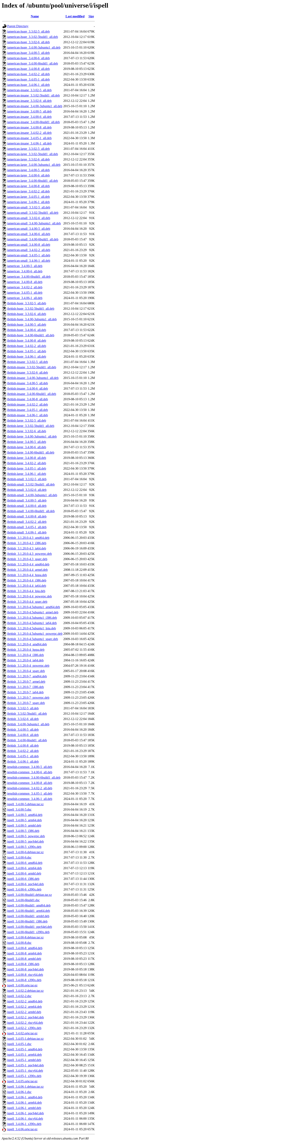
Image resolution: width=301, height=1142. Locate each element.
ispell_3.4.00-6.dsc (19, 857)
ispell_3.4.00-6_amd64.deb (24, 862)
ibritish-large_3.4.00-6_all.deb (26, 447)
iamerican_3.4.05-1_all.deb (24, 292)
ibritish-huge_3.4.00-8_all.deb (26, 340)
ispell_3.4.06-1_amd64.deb (24, 1097)
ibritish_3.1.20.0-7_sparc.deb (26, 703)
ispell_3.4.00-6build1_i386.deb (27, 921)
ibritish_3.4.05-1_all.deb (23, 756)
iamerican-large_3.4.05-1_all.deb (28, 196)
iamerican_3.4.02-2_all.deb (24, 287)
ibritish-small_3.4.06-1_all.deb (26, 532)
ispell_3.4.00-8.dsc (19, 942)
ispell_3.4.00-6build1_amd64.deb (29, 905)
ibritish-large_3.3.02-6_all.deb (26, 431)
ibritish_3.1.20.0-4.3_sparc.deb (27, 559)
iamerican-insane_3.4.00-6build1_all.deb (33, 122)
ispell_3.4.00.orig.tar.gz (22, 985)
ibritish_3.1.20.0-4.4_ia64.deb (26, 585)
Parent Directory (17, 26)
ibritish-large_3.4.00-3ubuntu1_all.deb (32, 436)
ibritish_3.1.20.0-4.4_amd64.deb (28, 564)
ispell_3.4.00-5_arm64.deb (24, 820)
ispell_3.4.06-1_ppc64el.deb (25, 1113)
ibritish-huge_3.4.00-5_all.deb (26, 324)
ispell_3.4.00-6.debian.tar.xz (25, 852)
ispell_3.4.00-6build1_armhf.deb (28, 916)
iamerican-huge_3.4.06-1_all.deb (28, 84)
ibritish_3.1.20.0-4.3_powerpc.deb (29, 553)
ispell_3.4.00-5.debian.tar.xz (25, 804)
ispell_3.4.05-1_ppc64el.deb (25, 1065)
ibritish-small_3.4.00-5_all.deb (26, 500)
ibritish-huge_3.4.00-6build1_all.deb (30, 335)
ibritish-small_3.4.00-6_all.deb (26, 505)
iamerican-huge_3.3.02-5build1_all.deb (32, 37)
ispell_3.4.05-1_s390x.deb (24, 1076)
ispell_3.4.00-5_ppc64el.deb (25, 841)
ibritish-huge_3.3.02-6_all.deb (26, 314)
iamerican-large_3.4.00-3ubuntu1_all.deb (33, 164)
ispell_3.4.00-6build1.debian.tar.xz (29, 894)
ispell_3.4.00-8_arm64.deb (24, 953)
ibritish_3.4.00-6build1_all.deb (27, 740)
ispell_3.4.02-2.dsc (19, 996)
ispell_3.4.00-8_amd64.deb (24, 948)
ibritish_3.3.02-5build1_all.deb (27, 713)
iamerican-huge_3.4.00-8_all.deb (28, 69)
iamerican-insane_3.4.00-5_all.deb (29, 111)
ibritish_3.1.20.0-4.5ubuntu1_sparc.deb (32, 639)
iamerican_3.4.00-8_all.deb (24, 282)
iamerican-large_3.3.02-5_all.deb (28, 148)
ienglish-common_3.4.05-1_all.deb (29, 793)
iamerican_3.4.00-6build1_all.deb (29, 276)
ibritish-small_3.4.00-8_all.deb (26, 516)
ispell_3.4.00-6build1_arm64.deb (28, 910)
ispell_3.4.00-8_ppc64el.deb (25, 969)
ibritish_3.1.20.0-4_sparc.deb (26, 671)
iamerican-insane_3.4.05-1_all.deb (29, 138)
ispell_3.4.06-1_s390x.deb (24, 1124)
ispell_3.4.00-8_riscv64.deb (25, 974)
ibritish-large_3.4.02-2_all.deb (26, 463)
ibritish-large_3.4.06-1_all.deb (26, 473)
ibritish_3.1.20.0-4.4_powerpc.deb (29, 596)
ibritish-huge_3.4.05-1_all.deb (26, 351)
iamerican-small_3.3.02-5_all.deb (28, 207)
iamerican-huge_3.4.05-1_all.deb (28, 79)
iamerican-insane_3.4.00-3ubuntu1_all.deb (34, 106)
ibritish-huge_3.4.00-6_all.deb (26, 330)
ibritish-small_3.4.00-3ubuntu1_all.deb (32, 495)
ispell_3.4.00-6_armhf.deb (24, 873)
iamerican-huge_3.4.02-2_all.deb (28, 74)
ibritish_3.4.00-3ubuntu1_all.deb (28, 724)
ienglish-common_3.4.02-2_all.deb (29, 788)
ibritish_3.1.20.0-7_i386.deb (25, 687)
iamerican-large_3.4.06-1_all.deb (28, 202)
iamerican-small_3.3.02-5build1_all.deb (32, 212)
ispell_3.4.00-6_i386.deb (23, 878)
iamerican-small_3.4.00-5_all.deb (28, 228)
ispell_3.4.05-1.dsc (19, 1044)
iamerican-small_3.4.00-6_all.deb (28, 234)
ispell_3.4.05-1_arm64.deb (24, 1054)
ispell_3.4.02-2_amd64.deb (24, 1001)
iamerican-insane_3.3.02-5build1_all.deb (33, 95)
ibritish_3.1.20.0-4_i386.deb (25, 655)
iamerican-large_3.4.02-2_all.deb (28, 191)
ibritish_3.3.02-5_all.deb (23, 708)
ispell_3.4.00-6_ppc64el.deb (25, 884)
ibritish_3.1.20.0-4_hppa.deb (25, 649)
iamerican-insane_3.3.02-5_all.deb (29, 90)
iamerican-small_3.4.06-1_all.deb (28, 260)
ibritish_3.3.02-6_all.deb (23, 719)
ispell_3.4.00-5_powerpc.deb (26, 836)
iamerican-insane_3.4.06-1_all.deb (29, 143)
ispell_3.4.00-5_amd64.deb (24, 815)
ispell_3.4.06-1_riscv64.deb (25, 1118)
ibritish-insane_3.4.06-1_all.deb (27, 415)
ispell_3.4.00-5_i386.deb (23, 831)
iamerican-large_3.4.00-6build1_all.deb (32, 180)
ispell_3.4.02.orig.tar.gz (22, 1033)
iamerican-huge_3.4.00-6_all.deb (28, 58)
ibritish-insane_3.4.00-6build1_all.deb (31, 394)
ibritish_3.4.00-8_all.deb (23, 745)
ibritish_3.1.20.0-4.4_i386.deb (26, 580)
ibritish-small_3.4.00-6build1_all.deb (31, 511)
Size (91, 16)
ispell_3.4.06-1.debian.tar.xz (25, 1086)
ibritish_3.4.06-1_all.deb (23, 761)
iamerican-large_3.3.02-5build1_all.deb (32, 154)
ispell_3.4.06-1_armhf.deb (24, 1108)
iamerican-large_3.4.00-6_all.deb (28, 175)
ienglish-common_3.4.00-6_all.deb (29, 772)
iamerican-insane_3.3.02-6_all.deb (29, 100)
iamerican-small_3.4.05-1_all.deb (28, 255)
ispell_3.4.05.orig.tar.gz (22, 1081)
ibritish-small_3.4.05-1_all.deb (26, 527)
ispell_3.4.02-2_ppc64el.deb (25, 1017)
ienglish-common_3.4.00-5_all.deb (29, 767)
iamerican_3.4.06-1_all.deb (24, 298)
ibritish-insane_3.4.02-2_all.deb (27, 404)
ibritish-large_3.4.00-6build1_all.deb (30, 452)
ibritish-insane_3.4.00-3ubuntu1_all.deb (33, 378)
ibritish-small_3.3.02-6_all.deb (26, 489)
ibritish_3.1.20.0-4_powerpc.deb (28, 665)
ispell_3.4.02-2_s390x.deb (24, 1028)
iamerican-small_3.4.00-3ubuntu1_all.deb (34, 223)
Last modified (75, 16)
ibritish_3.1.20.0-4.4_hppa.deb (27, 575)
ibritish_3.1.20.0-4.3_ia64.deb (26, 548)
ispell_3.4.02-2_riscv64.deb (25, 1022)
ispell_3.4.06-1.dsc (19, 1092)
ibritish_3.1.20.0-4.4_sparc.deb (27, 601)
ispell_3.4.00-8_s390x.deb (24, 980)
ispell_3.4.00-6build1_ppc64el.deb (29, 926)
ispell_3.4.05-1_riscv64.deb (25, 1070)
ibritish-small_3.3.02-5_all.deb (26, 479)
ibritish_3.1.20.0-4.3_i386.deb (26, 543)
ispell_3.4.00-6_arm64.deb (24, 868)
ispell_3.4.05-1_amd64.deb (24, 1049)
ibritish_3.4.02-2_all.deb (23, 751)
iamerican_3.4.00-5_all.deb (24, 266)
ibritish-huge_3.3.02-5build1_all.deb (30, 308)
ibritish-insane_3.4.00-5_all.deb (27, 383)
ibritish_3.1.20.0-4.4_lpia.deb (26, 591)
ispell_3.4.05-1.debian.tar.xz (25, 1038)
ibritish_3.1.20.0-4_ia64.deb (25, 660)
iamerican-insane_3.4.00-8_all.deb (29, 127)
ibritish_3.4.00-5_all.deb (23, 729)
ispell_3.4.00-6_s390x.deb (24, 889)
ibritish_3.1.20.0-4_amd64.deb (27, 644)
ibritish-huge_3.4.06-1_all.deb (26, 356)
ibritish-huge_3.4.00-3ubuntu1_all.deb (32, 319)
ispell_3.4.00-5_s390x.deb (24, 847)
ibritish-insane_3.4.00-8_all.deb (27, 399)
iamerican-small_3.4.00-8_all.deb (28, 244)
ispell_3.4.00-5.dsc (19, 809)
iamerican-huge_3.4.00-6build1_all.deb (32, 63)
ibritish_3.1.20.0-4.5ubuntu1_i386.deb (32, 617)
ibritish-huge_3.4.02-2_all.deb (26, 346)
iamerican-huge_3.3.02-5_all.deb (28, 31)
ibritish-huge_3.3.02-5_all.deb (26, 303)
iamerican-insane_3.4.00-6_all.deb (29, 116)
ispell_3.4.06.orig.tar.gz (22, 1129)
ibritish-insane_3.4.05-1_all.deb (27, 410)
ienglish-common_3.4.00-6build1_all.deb (33, 777)
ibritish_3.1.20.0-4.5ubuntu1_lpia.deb (31, 628)
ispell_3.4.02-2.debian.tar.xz (25, 990)
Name (35, 16)
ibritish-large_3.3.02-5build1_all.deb (30, 426)
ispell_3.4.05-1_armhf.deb (24, 1060)
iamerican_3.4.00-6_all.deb (24, 271)
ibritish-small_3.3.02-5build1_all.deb (31, 484)
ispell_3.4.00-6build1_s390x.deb (28, 932)
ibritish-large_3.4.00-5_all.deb (26, 442)
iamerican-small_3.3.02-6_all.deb (28, 218)
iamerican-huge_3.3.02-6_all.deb (28, 42)
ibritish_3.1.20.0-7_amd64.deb (27, 676)
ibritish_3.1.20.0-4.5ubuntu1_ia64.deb (32, 623)
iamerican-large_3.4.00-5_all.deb (28, 170)
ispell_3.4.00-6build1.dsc (23, 900)
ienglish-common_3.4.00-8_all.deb (29, 783)
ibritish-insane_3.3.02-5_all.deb (27, 362)
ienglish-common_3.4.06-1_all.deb (29, 799)
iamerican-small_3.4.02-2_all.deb (28, 250)
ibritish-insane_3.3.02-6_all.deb (27, 372)
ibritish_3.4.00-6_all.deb (23, 735)
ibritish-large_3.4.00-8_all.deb (26, 458)
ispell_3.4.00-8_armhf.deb (24, 958)
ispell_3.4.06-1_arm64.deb (24, 1102)
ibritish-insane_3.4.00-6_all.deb (27, 388)
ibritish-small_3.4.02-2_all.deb (26, 521)
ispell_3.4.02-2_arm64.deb (24, 1006)
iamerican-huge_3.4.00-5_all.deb (28, 53)
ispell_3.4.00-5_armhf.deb (24, 825)
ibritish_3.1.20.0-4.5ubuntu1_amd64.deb (33, 607)
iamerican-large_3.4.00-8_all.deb (28, 186)
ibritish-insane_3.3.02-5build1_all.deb (31, 367)
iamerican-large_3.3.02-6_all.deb (28, 159)
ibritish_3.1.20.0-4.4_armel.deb (27, 569)
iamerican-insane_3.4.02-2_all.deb (29, 132)
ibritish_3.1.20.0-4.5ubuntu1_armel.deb (32, 612)
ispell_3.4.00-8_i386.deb (23, 964)
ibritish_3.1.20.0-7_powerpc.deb (28, 697)
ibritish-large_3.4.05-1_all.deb (26, 468)
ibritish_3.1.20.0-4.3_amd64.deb (28, 537)
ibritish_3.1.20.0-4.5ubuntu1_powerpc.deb (34, 633)
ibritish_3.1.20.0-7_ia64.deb (25, 692)
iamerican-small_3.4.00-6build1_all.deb (32, 239)
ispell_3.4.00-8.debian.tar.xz (25, 937)
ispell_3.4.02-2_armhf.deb (24, 1012)
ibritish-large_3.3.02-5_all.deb (26, 420)
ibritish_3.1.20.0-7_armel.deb (26, 681)
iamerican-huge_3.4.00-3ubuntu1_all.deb (33, 47)
